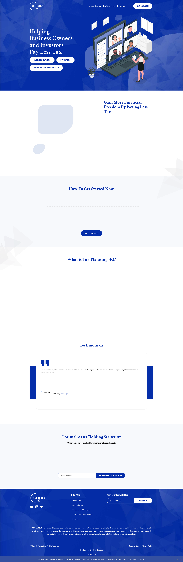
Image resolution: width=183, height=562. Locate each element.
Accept (135, 559)
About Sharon (95, 6)
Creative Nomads (96, 550)
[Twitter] (41, 506)
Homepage (76, 500)
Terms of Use (134, 546)
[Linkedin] (36, 506)
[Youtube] (31, 506)
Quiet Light (64, 394)
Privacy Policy (147, 546)
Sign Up (143, 501)
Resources (121, 6)
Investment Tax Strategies (82, 514)
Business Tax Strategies (81, 510)
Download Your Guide (110, 475)
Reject (142, 559)
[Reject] (178, 560)
